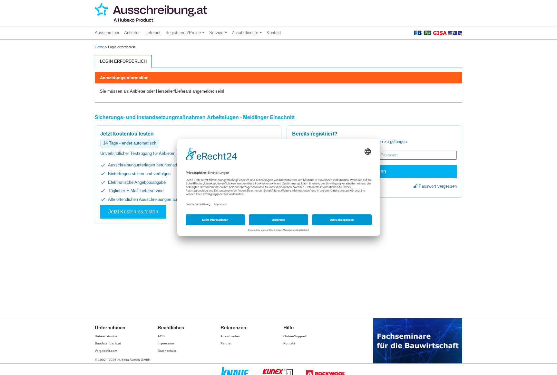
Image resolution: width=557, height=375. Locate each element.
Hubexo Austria (106, 336)
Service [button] (217, 32)
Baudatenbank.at (108, 343)
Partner (225, 343)
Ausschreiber (107, 32)
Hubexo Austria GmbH (133, 359)
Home (99, 47)
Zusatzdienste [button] (245, 32)
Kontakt (274, 32)
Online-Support (294, 336)
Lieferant (152, 32)
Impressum (166, 343)
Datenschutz (167, 350)
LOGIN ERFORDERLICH (123, 61)
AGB (161, 336)
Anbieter (132, 32)
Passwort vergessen (437, 186)
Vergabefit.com (106, 350)
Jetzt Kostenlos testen (133, 211)
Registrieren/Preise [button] (183, 32)
